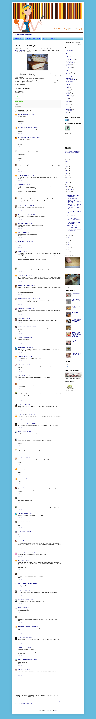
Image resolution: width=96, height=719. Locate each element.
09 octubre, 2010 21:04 (34, 626)
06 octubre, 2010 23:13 (25, 232)
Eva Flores (20, 531)
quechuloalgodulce (22, 552)
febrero (69, 247)
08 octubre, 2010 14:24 (32, 552)
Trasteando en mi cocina (23, 626)
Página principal (18, 38)
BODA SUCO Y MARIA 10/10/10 (73, 225)
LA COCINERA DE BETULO (24, 298)
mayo (69, 242)
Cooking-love (21, 308)
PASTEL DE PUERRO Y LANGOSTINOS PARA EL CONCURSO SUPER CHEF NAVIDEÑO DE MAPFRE (73, 335)
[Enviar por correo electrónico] (15, 106)
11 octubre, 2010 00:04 (28, 647)
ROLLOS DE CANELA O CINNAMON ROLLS (76, 354)
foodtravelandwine (22, 423)
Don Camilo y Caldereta (23, 487)
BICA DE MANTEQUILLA (72, 227)
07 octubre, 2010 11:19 (25, 375)
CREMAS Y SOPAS (70, 62)
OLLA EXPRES (69, 84)
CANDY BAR (68, 56)
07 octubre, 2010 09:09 (29, 347)
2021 (67, 166)
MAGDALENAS (69, 76)
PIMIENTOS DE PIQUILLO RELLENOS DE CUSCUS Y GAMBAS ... (73, 219)
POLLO (67, 92)
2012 (67, 182)
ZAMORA (68, 113)
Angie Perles (20, 513)
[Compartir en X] (18, 106)
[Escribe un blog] (17, 106)
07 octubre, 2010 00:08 (25, 267)
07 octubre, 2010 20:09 (33, 468)
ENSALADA (68, 65)
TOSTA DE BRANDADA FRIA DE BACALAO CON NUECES (76, 320)
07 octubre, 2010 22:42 (25, 497)
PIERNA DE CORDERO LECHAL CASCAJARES (74, 223)
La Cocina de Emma (22, 659)
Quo (19, 184)
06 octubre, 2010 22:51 (29, 205)
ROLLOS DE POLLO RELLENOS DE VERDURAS (74, 230)
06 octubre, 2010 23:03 (30, 214)
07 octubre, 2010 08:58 (27, 337)
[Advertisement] (71, 399)
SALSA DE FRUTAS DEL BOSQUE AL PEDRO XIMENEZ (74, 193)
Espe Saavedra (21, 414)
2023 (67, 163)
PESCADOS (68, 89)
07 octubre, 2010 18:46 (28, 438)
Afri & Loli (20, 392)
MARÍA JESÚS (21, 347)
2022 (67, 164)
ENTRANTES (69, 67)
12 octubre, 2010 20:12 (27, 669)
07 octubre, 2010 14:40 (31, 414)
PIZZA (67, 90)
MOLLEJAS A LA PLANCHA (75, 341)
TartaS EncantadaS (22, 448)
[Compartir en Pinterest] (20, 106)
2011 (67, 184)
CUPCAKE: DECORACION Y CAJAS (75, 348)
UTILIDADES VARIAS (70, 106)
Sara (19, 607)
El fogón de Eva (21, 214)
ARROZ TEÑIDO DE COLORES (73, 214)
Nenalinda (20, 251)
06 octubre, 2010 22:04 (36, 137)
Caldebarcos (21, 175)
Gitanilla (20, 669)
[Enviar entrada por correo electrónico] (17, 104)
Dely (19, 590)
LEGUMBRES (69, 75)
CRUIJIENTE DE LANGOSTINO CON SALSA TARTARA (76, 314)
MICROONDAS (69, 82)
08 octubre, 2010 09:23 (29, 513)
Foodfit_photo (21, 205)
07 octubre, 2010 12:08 (25, 383)
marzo (69, 246)
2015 (67, 177)
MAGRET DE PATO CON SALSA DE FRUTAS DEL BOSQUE (74, 205)
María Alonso (21, 114)
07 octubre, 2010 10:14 (25, 364)
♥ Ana (19, 573)
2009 (67, 251)
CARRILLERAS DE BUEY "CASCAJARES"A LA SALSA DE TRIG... (74, 211)
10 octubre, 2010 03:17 (29, 637)
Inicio (39, 701)
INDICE (45, 38)
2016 (67, 175)
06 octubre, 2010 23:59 (27, 251)
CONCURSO (68, 61)
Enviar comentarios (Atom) (26, 703)
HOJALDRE (68, 72)
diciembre (70, 187)
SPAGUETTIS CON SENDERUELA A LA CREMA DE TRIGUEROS (74, 201)
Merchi (19, 431)
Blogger (55, 710)
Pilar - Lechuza (21, 599)
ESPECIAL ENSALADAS (33, 38)
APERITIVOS (69, 50)
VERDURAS (68, 109)
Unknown (20, 275)
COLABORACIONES (70, 59)
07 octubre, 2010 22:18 (33, 487)
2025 (67, 161)
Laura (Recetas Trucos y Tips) (24, 137)
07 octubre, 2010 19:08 (31, 448)
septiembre (70, 235)
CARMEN (20, 337)
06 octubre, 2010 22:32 (29, 175)
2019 (67, 170)
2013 (67, 180)
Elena (19, 267)
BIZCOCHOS (21, 103)
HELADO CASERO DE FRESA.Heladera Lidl (76, 300)
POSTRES (68, 93)
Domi (19, 318)
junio (69, 240)
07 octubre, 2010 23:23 (29, 505)
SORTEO (68, 99)
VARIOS (67, 107)
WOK (67, 112)
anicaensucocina (21, 285)
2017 (67, 173)
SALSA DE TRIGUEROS (72, 198)
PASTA (67, 87)
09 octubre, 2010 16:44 (25, 607)
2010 (67, 186)
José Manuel (21, 164)
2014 (67, 179)
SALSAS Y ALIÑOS (70, 96)
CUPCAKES (68, 64)
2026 (67, 159)
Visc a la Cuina (21, 505)
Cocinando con (19, 50)
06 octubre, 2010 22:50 (25, 196)
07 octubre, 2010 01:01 (31, 285)
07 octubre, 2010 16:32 (26, 431)
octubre (69, 191)
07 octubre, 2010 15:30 (31, 423)
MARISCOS (68, 78)
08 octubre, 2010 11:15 (28, 531)
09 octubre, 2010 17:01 (28, 616)
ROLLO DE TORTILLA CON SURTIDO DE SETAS (73, 216)
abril (69, 244)
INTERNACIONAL (70, 73)
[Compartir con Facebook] (19, 106)
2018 (67, 171)
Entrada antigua (57, 701)
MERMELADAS (69, 81)
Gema (19, 375)
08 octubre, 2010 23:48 (25, 590)
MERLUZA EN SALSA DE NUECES (76, 307)
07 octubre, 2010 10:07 (27, 356)
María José (20, 223)
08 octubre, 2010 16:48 (25, 573)
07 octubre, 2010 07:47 (25, 318)
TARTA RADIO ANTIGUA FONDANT (76, 326)
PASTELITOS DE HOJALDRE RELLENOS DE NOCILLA (73, 232)
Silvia (19, 521)
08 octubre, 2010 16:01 (25, 560)
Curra (19, 383)
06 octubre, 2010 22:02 (29, 114)
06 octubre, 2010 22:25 (29, 164)
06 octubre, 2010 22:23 (25, 150)
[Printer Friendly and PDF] (19, 101)
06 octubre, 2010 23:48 (28, 241)
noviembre (70, 189)
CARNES (68, 58)
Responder (20, 123)
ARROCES (68, 51)
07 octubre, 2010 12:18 (27, 392)
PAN (67, 86)
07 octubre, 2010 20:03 (25, 457)
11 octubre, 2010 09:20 (32, 659)
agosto (69, 237)
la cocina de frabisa (22, 127)
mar (18, 196)
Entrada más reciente (19, 701)
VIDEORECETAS (69, 110)
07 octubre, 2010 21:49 (27, 478)
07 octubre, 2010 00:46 (27, 275)
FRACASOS (68, 68)
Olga (19, 232)
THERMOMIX (69, 103)
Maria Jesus (20, 438)
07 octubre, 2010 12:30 (25, 404)
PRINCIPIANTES (69, 95)
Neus (19, 150)
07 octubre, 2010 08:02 (31, 326)
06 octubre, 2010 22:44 (25, 184)
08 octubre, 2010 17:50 (32, 583)
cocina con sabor (22, 326)
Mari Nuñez (20, 241)
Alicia (19, 457)
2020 (67, 168)
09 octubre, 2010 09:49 (29, 599)
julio (68, 238)
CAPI (19, 497)
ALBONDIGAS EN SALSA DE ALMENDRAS (73, 196)
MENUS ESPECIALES (70, 79)
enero (69, 249)
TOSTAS (68, 104)
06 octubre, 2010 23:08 (28, 223)
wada (19, 364)
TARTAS (68, 101)
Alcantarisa (20, 616)
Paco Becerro (21, 637)
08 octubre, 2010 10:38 (25, 521)
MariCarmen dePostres (23, 468)
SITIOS (67, 98)
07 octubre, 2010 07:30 (29, 308)
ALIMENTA (20, 647)
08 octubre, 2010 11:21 (33, 540)
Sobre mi (52, 38)
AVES (67, 53)
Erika (19, 404)
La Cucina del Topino (22, 583)
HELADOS (68, 70)
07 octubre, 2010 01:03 (35, 298)
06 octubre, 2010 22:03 (32, 127)
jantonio (20, 478)
